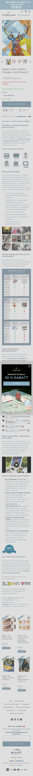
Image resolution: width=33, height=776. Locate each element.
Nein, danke (17, 389)
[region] (16, 5)
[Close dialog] (30, 366)
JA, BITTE (16, 383)
